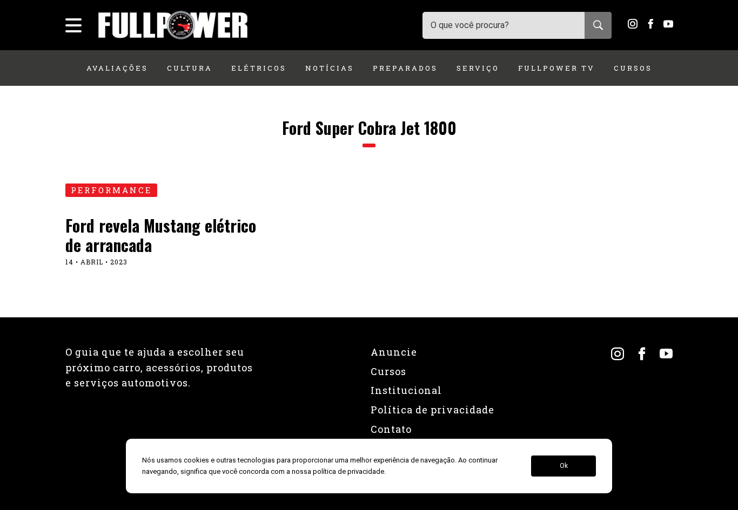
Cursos (633, 68)
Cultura (189, 68)
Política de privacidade (432, 409)
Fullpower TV (556, 68)
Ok (564, 466)
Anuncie (394, 351)
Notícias (329, 68)
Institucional (406, 390)
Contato (391, 429)
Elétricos (258, 68)
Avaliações (117, 68)
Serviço (478, 68)
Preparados (405, 68)
